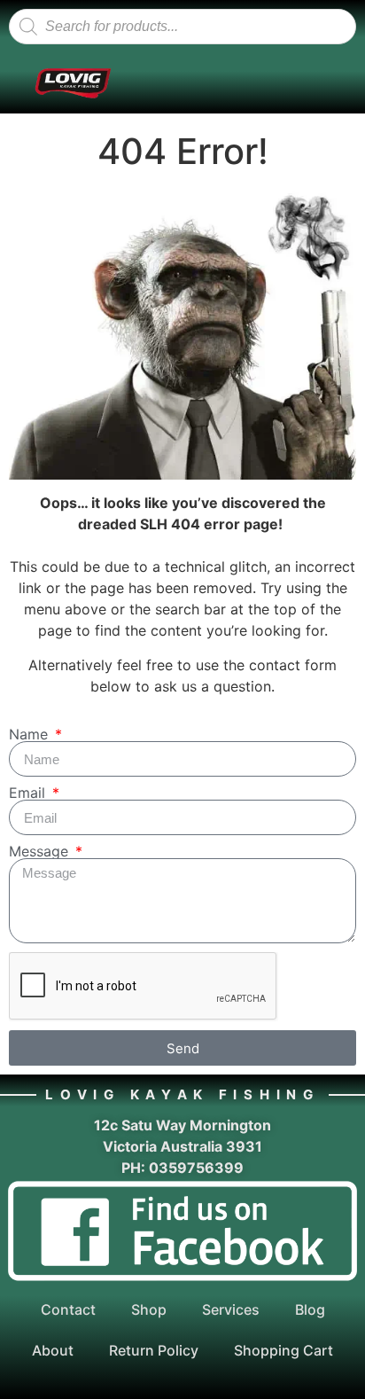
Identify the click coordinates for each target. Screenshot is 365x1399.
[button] (180, 83)
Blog (310, 1309)
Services (231, 1309)
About (53, 1350)
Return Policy (153, 1350)
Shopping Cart (283, 1350)
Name (30, 734)
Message (41, 851)
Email (29, 792)
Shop (149, 1309)
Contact (68, 1309)
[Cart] (300, 83)
